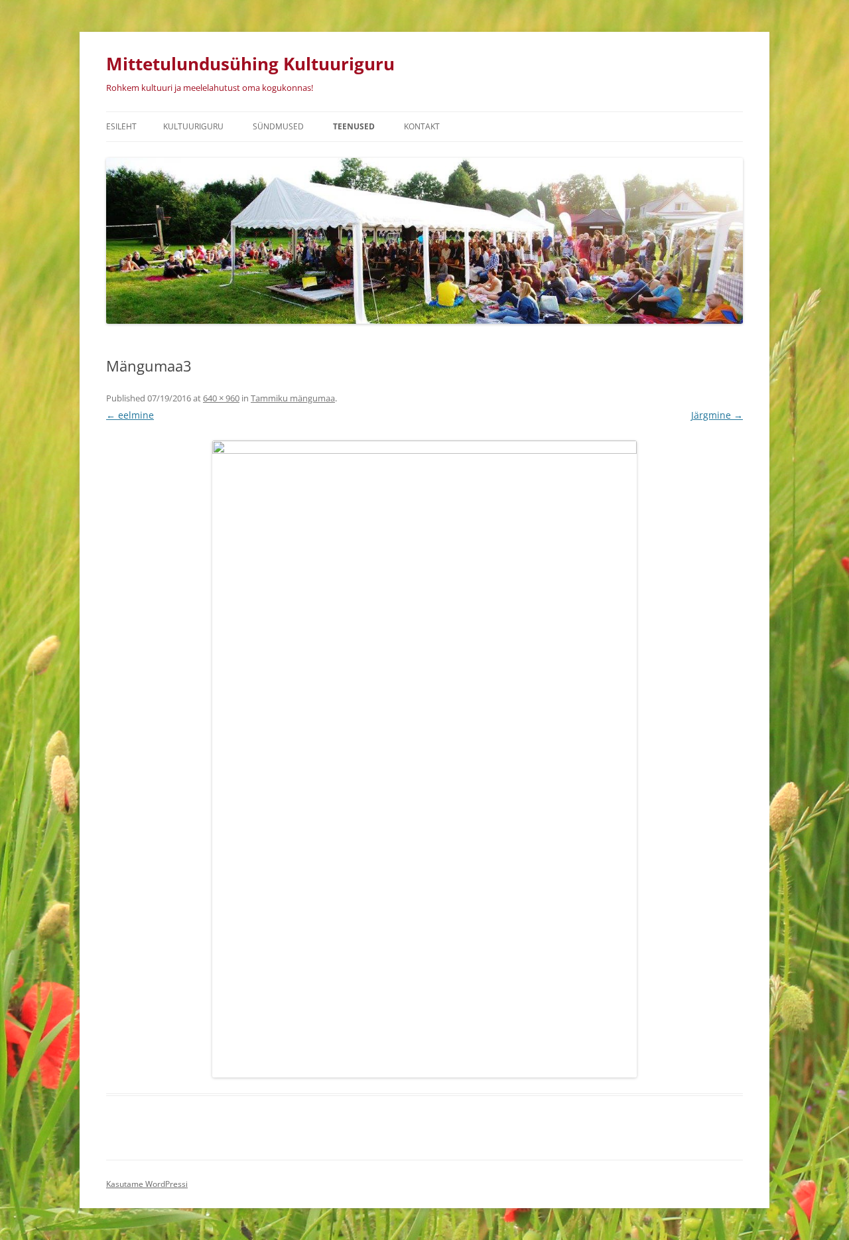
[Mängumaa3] (424, 759)
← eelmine (130, 415)
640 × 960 (221, 398)
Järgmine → (717, 415)
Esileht (121, 126)
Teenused (354, 126)
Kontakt (422, 126)
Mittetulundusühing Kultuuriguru (250, 64)
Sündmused (278, 126)
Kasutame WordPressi (147, 1184)
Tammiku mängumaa (293, 398)
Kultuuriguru (193, 126)
